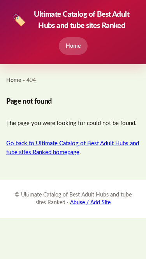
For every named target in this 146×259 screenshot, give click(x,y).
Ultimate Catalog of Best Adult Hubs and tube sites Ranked (70, 20)
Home (73, 46)
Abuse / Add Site (90, 202)
